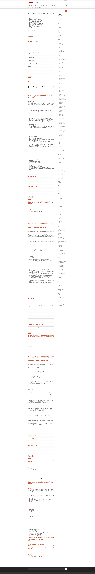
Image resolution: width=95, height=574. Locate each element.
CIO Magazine (59, 30)
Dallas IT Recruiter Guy (30, 212)
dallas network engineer (61, 98)
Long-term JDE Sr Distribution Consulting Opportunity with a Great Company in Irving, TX (41, 87)
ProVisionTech (30, 81)
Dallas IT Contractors (60, 66)
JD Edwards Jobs (60, 227)
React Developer (60, 256)
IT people (59, 205)
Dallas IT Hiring (59, 71)
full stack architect (60, 162)
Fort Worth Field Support (61, 158)
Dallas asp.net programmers (61, 44)
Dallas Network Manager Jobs (61, 102)
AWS (58, 28)
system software (60, 282)
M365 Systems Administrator (61, 238)
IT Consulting (59, 185)
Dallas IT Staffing (60, 86)
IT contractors (59, 187)
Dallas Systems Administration (61, 119)
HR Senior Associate (60, 165)
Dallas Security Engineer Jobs (61, 113)
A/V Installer (59, 19)
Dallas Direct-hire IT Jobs (61, 57)
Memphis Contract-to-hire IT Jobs (61, 240)
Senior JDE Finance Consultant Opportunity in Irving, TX (38, 220)
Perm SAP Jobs (59, 254)
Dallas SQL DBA (60, 117)
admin (31, 89)
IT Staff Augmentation (60, 219)
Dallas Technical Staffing (61, 131)
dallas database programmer (61, 54)
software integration (60, 276)
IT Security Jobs (60, 213)
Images (59, 167)
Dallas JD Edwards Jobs (37, 88)
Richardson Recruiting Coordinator (62, 261)
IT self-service (59, 214)
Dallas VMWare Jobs (60, 133)
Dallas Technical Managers (61, 125)
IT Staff (59, 218)
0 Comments (33, 88)
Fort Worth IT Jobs (60, 159)
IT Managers (59, 203)
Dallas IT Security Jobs (60, 83)
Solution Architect (60, 277)
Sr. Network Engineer (60, 280)
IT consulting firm (60, 186)
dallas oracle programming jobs (61, 106)
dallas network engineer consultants (62, 99)
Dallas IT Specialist (60, 84)
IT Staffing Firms (60, 221)
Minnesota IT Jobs (60, 245)
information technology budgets (61, 171)
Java (58, 226)
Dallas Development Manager (61, 56)
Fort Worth (59, 157)
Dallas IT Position (60, 75)
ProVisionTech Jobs (30, 211)
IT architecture (59, 180)
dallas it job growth (60, 72)
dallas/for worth (60, 139)
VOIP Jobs (59, 301)
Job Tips (59, 234)
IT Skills (59, 216)
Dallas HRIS (59, 60)
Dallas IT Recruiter (60, 80)
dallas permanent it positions (61, 109)
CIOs (58, 31)
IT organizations (60, 204)
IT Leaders (59, 200)
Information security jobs (61, 169)
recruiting (59, 257)
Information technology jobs (61, 173)
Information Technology (61, 170)
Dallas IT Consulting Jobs (61, 65)
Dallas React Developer (60, 110)
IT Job (58, 195)
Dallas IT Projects (60, 79)
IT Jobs (59, 199)
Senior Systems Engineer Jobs (61, 273)
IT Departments (60, 188)
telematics (59, 293)
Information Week (60, 179)
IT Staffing (59, 220)
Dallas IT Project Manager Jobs (38, 479)
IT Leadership (59, 201)
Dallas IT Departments (60, 67)
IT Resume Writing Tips (60, 209)
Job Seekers (59, 233)
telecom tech (59, 292)
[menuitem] (29, 5)
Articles (59, 24)
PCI (58, 252)
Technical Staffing (60, 286)
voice (58, 300)
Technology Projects (60, 289)
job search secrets (60, 232)
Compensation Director (60, 35)
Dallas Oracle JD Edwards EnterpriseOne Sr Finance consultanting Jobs (61, 105)
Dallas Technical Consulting (61, 122)
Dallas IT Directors (60, 69)
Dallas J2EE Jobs (60, 87)
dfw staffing (59, 146)
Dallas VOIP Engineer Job (61, 134)
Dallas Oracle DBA (60, 103)
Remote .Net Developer (60, 258)
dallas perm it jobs (60, 107)
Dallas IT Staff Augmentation (61, 85)
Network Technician (60, 248)
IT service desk (60, 215)
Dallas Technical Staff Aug (61, 129)
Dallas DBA (59, 55)
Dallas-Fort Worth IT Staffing (61, 137)
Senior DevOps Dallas (60, 269)
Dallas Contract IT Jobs (60, 50)
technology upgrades (60, 290)
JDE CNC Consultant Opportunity (61, 230)
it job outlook (59, 197)
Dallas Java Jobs (60, 88)
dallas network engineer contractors (62, 100)
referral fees (43, 202)
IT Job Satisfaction (60, 198)
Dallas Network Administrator (61, 97)
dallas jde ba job (60, 89)
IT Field (59, 191)
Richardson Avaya (60, 260)
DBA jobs (59, 141)
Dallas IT (59, 61)
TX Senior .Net (59, 296)
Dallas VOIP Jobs (60, 135)
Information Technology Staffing (61, 178)
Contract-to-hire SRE (60, 40)
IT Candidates (59, 182)
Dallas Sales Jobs (60, 111)
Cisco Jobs (59, 32)
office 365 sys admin (60, 250)
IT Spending (59, 217)
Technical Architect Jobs (60, 284)
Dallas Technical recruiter (61, 127)
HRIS (58, 166)
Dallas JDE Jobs (41, 88)
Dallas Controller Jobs (60, 53)
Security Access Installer (61, 265)
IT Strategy (59, 222)
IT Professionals (60, 206)
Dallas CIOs (59, 48)
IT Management (60, 202)
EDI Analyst (59, 153)
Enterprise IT (59, 155)
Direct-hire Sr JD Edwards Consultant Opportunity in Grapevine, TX (40, 10)
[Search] (66, 5)
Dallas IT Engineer (60, 70)
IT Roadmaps (59, 211)
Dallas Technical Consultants (61, 121)
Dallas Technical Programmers (61, 126)
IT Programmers (60, 207)
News (58, 249)
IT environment (60, 190)
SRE (58, 281)
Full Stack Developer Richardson (61, 163)
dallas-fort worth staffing (61, 138)
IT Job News (59, 196)
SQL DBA (59, 278)
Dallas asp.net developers (61, 43)
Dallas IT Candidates (60, 63)
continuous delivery (60, 36)
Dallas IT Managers (60, 73)
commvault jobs (60, 34)
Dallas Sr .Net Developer (61, 118)
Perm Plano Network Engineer (61, 253)
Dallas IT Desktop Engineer (61, 68)
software (59, 274)
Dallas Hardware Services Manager (62, 59)
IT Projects (59, 208)
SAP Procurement (60, 264)
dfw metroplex (59, 145)
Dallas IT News (59, 74)
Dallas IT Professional (60, 76)
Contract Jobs (59, 37)
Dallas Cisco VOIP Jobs (60, 49)
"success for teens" (60, 15)
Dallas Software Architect (61, 115)
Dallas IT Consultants (60, 64)
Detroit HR (59, 142)
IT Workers (59, 224)
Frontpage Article (60, 161)
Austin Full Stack (60, 26)
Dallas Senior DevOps (60, 114)
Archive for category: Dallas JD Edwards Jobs (34, 7)
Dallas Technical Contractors (61, 123)
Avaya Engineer (60, 27)
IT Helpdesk (59, 192)
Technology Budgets (60, 288)
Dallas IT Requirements (60, 81)
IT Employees (59, 189)
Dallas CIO (59, 47)
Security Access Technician (61, 266)
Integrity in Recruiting (30, 347)
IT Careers (59, 183)
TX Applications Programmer (61, 294)
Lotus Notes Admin (60, 237)
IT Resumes (59, 210)
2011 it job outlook (60, 18)
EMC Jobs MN (59, 154)
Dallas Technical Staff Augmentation (62, 130)
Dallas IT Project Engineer (61, 77)
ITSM (58, 225)
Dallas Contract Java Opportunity (61, 51)
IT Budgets (59, 181)
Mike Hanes (29, 80)
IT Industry (59, 194)
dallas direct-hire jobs (60, 58)
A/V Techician (59, 20)
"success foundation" (60, 16)
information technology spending (62, 177)
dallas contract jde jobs (60, 52)
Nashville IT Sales (60, 246)
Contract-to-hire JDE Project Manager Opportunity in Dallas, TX (40, 478)
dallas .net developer (60, 41)
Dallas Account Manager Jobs (61, 42)
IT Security (59, 212)
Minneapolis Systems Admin (61, 244)
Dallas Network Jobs (60, 101)
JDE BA (59, 229)
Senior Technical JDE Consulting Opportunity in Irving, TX (39, 353)
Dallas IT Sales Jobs (60, 82)
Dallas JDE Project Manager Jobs (49, 479)
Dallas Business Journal (60, 46)
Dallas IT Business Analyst (61, 62)
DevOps (59, 143)
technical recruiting (60, 285)
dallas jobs (59, 94)
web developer (60, 302)
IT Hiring (59, 193)
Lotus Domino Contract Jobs (61, 236)
